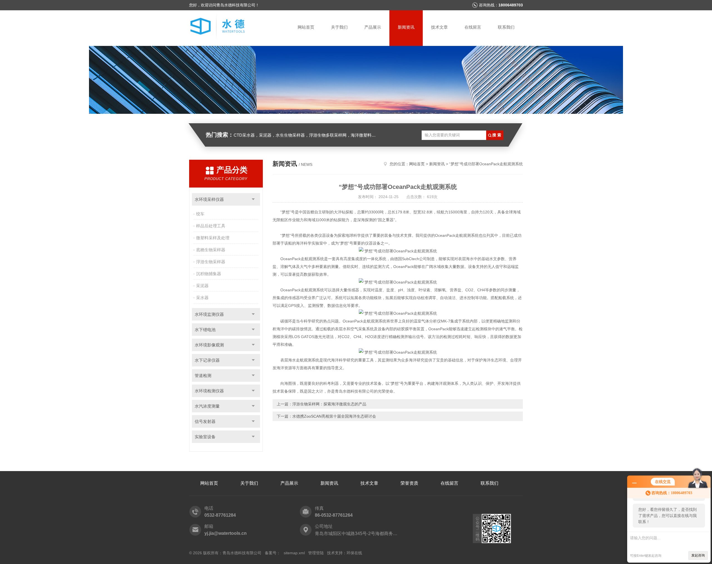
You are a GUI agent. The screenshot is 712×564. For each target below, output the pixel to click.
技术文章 (439, 27)
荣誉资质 (409, 483)
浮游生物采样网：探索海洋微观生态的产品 (329, 404)
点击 (253, 199)
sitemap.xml (294, 553)
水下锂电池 (205, 329)
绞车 (200, 213)
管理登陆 (316, 553)
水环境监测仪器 (209, 314)
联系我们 (506, 27)
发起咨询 (698, 555)
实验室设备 (205, 436)
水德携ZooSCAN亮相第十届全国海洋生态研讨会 (334, 416)
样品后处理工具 (210, 225)
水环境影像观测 (209, 345)
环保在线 (354, 553)
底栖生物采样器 (210, 249)
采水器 (202, 297)
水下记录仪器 (207, 360)
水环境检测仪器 (209, 390)
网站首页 (306, 27)
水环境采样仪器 (209, 199)
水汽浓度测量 (207, 406)
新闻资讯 (406, 27)
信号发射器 (205, 421)
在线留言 (472, 27)
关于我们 (339, 27)
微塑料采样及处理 (212, 237)
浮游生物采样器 (210, 261)
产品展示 (372, 27)
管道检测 (203, 375)
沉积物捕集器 (208, 273)
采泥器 (202, 285)
